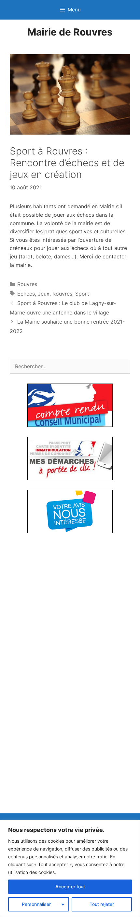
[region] (70, 868)
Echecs (26, 293)
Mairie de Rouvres (70, 32)
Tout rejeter (102, 904)
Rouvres (27, 284)
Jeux (43, 293)
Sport (82, 293)
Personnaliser (36, 904)
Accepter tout (70, 886)
